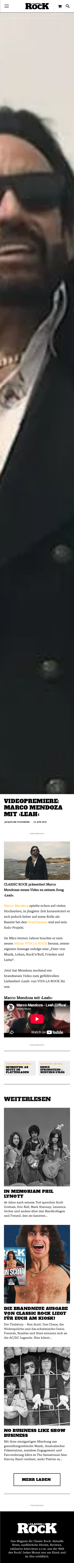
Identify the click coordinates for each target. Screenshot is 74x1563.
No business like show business (34, 1433)
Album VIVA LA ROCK (30, 943)
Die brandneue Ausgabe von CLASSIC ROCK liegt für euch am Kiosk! (36, 1313)
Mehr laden (36, 1479)
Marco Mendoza (16, 906)
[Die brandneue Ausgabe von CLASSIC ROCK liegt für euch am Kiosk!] (37, 1264)
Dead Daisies (37, 922)
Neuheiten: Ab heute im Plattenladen (17, 1070)
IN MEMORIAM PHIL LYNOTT (28, 1194)
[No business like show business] (37, 1386)
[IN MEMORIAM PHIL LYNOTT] (37, 1147)
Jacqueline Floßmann (17, 822)
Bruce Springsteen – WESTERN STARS (52, 1070)
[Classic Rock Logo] (37, 6)
